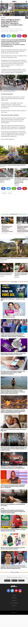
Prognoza (4, 193)
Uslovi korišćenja (14, 603)
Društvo (3, 17)
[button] (1, 222)
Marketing (14, 597)
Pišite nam (14, 605)
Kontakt (14, 595)
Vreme (10, 193)
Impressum (14, 600)
